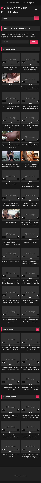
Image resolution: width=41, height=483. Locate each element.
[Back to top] (34, 477)
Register (31, 3)
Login (23, 3)
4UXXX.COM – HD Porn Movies (14, 10)
